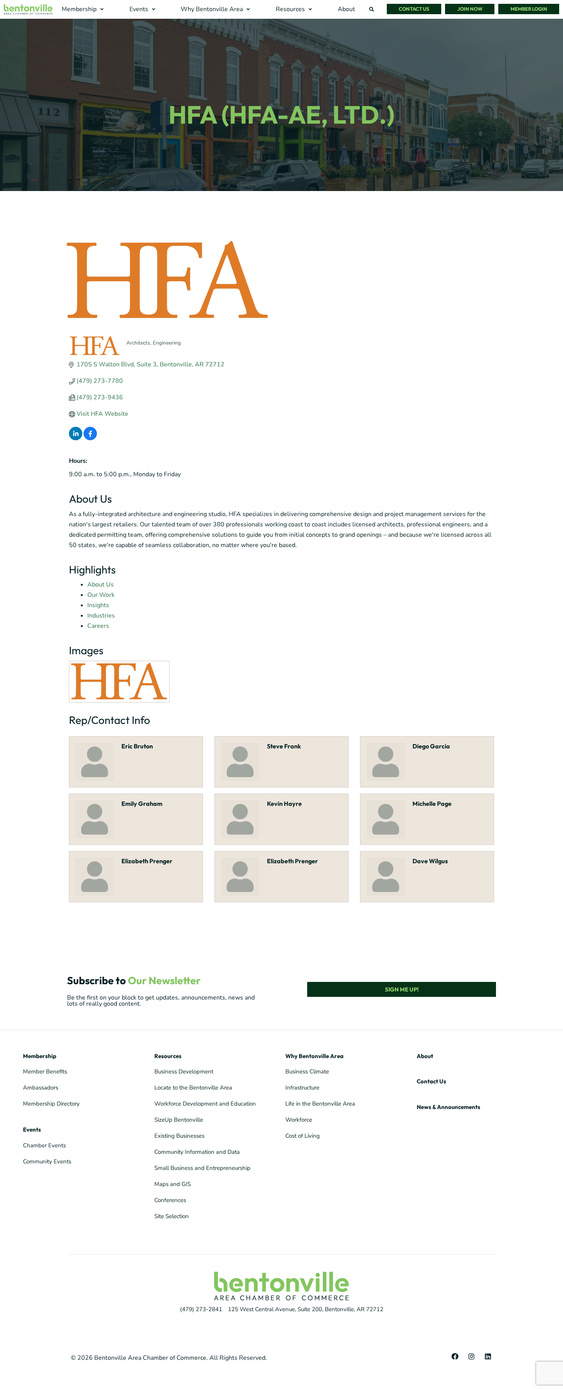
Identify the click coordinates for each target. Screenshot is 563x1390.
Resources (168, 1056)
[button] (83, 9)
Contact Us (431, 1081)
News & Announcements (448, 1107)
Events (32, 1129)
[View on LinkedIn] (75, 438)
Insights (98, 605)
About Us (100, 584)
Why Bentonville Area (314, 1056)
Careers (98, 626)
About (425, 1056)
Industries (101, 615)
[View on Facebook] (90, 438)
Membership (39, 1056)
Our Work (101, 595)
